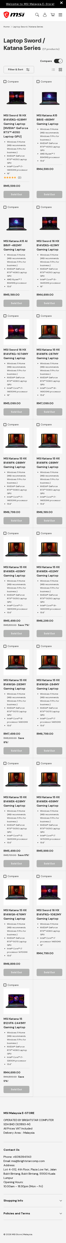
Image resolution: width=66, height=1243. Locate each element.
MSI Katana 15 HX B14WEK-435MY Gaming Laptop (15, 571)
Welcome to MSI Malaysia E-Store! (30, 4)
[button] (52, 15)
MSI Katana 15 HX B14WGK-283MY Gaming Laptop (15, 684)
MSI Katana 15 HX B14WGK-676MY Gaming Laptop (15, 914)
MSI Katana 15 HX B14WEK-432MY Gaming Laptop (48, 571)
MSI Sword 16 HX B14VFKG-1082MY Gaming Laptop (49, 914)
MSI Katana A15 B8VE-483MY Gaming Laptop (47, 120)
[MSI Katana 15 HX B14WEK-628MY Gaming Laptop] (16, 780)
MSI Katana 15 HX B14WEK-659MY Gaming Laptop (48, 801)
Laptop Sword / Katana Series (28, 27)
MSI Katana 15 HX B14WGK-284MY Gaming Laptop (48, 684)
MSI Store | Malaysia (22, 1234)
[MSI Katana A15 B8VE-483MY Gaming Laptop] (49, 98)
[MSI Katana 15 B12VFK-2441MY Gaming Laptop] (16, 1001)
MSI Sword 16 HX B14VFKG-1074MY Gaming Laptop (16, 354)
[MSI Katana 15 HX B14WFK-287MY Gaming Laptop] (49, 332)
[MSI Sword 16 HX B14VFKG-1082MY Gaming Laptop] (49, 892)
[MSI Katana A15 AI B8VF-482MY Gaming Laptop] (16, 223)
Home (7, 27)
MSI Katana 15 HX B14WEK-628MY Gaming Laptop (15, 801)
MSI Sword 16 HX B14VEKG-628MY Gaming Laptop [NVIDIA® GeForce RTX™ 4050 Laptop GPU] (16, 126)
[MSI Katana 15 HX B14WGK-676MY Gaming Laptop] (16, 892)
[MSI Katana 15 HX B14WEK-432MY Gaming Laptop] (49, 549)
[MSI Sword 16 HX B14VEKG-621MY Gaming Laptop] (49, 223)
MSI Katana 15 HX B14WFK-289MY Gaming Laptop (48, 463)
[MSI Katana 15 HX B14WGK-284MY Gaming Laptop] (49, 662)
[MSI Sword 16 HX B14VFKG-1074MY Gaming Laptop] (16, 332)
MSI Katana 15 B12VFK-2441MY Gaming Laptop (15, 1023)
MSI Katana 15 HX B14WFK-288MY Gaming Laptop (15, 463)
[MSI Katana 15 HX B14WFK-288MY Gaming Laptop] (16, 441)
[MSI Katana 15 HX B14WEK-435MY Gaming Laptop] (16, 549)
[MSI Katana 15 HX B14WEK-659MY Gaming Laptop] (49, 780)
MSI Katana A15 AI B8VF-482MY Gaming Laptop (15, 245)
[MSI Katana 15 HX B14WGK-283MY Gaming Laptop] (16, 662)
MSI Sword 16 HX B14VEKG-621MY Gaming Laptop (48, 245)
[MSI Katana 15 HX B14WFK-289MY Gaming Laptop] (49, 441)
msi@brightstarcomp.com (28, 1161)
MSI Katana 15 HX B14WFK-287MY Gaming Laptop (48, 354)
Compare (46, 61)
